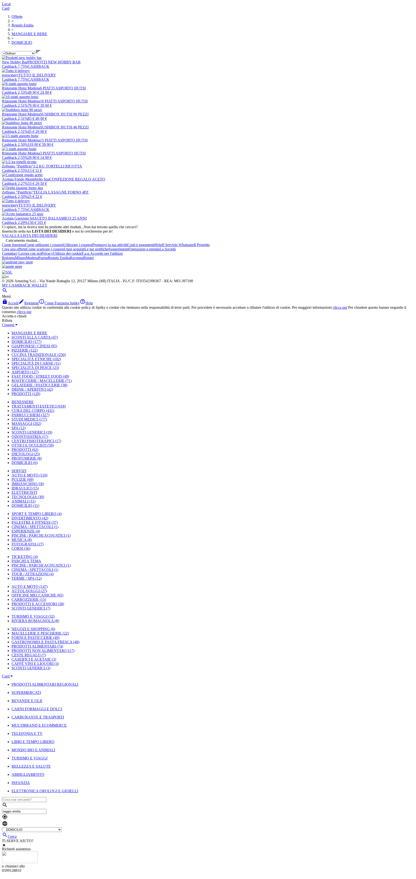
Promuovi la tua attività (109, 245)
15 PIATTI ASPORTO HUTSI (64, 140)
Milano (20, 258)
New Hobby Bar (14, 62)
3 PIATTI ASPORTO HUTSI (63, 153)
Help (158, 245)
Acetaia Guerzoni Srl (18, 218)
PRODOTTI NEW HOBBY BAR (54, 62)
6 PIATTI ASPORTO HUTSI (63, 88)
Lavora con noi (29, 253)
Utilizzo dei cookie (67, 253)
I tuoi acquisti (74, 249)
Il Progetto (202, 245)
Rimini (88, 258)
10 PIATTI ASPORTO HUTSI (64, 101)
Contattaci (9, 253)
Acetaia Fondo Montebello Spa (25, 179)
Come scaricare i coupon (45, 249)
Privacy (47, 253)
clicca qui (340, 307)
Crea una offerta (14, 249)
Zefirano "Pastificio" (17, 166)
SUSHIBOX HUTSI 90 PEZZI (64, 114)
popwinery (10, 75)
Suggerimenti (118, 249)
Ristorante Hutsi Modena (21, 88)
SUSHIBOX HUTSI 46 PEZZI (64, 127)
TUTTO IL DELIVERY (37, 75)
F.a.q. (86, 253)
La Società (168, 249)
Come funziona (13, 245)
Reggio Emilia (59, 258)
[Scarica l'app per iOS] (12, 266)
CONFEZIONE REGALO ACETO (77, 179)
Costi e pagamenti (141, 245)
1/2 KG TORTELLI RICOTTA (57, 166)
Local (6, 4)
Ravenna (76, 258)
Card (5, 8)
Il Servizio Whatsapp (178, 245)
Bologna (8, 258)
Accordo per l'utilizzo (106, 253)
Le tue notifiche (96, 249)
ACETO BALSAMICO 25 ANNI (60, 218)
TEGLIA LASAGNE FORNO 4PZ (61, 192)
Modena (32, 258)
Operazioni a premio (144, 249)
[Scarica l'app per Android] (17, 262)
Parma (43, 258)
